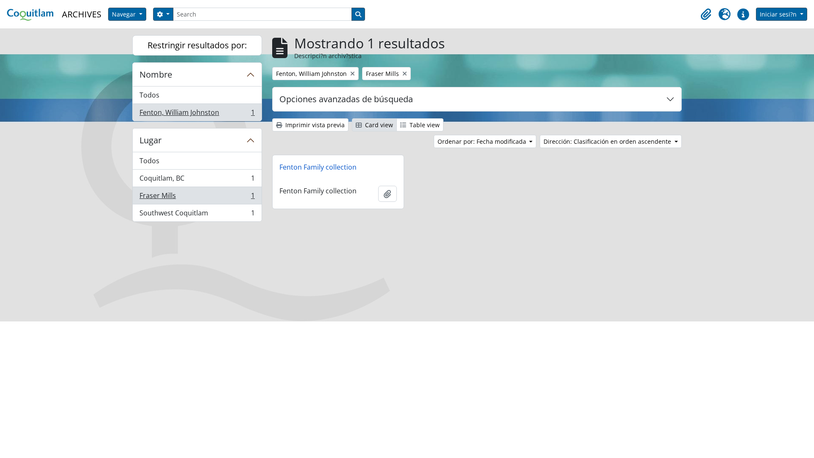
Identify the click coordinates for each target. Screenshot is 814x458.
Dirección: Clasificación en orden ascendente (608, 141)
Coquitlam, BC (197, 180)
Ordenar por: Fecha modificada (483, 141)
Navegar (124, 14)
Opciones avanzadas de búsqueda (346, 99)
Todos (149, 95)
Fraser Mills (197, 197)
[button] (706, 14)
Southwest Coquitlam (197, 214)
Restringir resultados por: (197, 45)
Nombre (155, 74)
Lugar (150, 140)
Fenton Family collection (318, 167)
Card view (378, 125)
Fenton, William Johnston (197, 114)
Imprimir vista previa (314, 125)
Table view (424, 125)
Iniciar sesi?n (779, 14)
